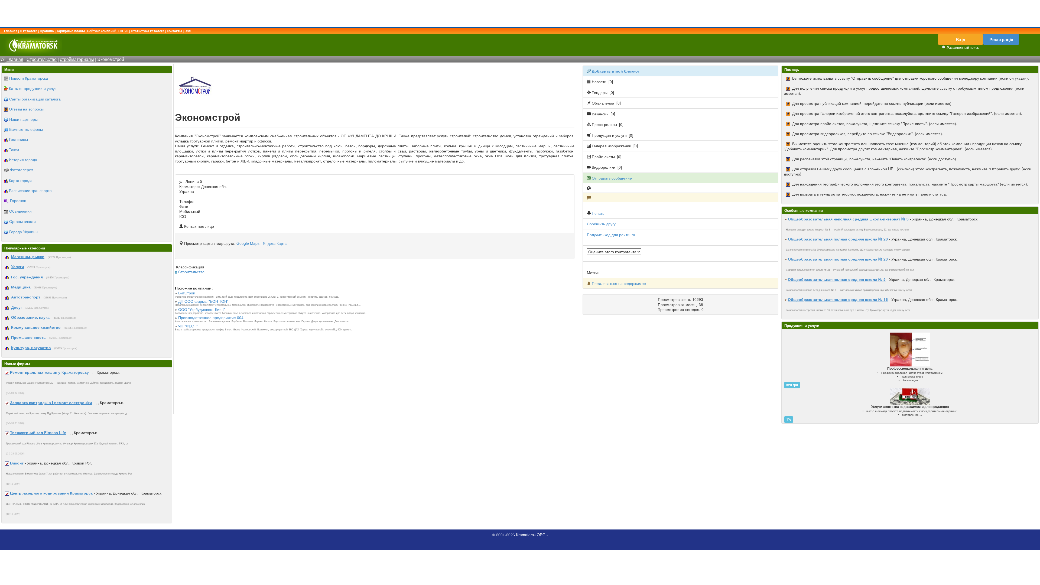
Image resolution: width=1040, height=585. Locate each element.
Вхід (960, 39)
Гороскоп (18, 200)
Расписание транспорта (30, 190)
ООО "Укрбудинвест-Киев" (201, 309)
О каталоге (28, 30)
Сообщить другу (601, 223)
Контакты (174, 30)
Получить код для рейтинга (611, 234)
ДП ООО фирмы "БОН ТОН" (203, 301)
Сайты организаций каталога (35, 99)
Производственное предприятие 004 (210, 317)
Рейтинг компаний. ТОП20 (107, 30)
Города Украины (23, 231)
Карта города (20, 180)
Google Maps (247, 243)
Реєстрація (1001, 39)
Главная (10, 30)
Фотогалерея (21, 169)
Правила (47, 30)
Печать (598, 213)
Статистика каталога (147, 30)
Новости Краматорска (28, 78)
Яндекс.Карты (275, 243)
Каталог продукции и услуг (32, 88)
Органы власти (22, 221)
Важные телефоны (26, 129)
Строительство (191, 271)
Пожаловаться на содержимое (619, 283)
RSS (187, 30)
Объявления (20, 211)
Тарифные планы (70, 30)
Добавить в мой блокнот (616, 71)
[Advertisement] (520, 13)
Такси (14, 149)
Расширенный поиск (963, 47)
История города (23, 159)
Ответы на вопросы (26, 109)
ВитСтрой (186, 292)
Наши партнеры (23, 119)
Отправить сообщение (612, 178)
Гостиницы (18, 139)
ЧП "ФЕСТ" (188, 326)
